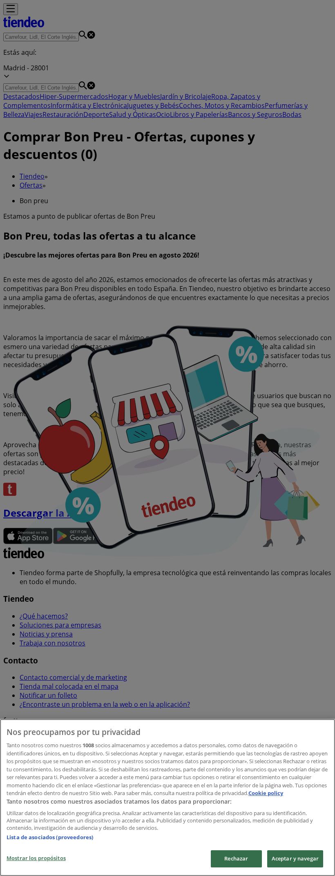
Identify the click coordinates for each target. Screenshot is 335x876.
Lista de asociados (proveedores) (50, 837)
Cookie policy (265, 793)
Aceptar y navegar (295, 858)
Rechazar (236, 858)
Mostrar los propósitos (36, 858)
